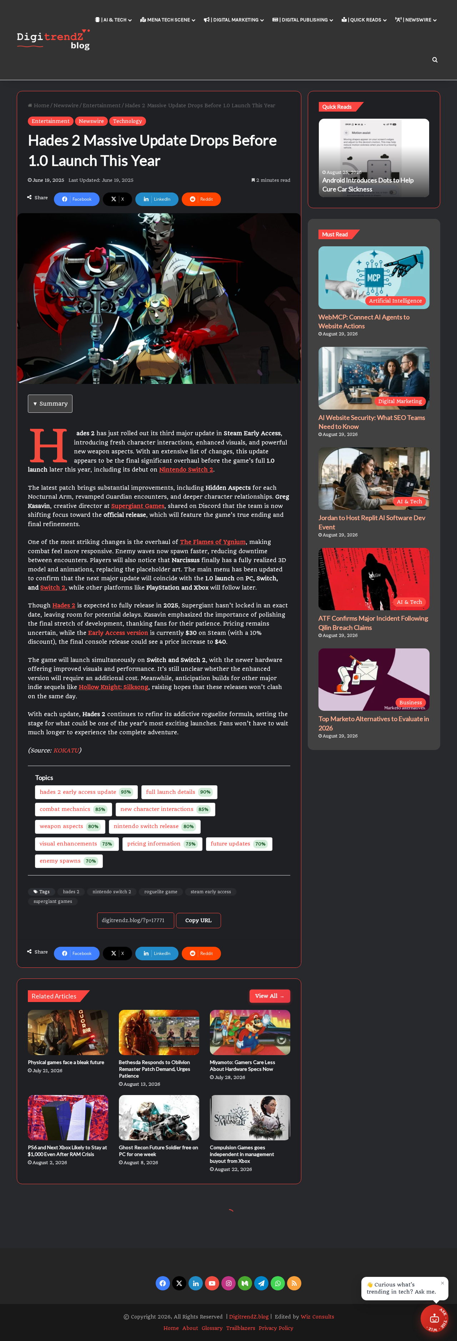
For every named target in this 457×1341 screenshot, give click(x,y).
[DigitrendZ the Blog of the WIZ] (53, 39)
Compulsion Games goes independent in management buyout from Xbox (242, 1154)
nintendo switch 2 (111, 891)
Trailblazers (240, 1328)
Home (40, 105)
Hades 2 (63, 605)
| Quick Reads (364, 20)
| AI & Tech (113, 20)
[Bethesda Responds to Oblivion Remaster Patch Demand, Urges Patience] (159, 1032)
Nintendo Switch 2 (186, 469)
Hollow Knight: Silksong (113, 687)
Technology (127, 121)
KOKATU (66, 750)
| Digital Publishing (303, 20)
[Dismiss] (442, 1282)
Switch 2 (52, 587)
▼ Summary (50, 403)
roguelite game (160, 891)
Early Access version (118, 633)
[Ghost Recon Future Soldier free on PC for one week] (159, 1117)
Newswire (66, 105)
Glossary (212, 1328)
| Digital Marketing (234, 20)
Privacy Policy (276, 1328)
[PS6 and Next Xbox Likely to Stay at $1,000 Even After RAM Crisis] (68, 1117)
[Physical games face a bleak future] (68, 1032)
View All (270, 996)
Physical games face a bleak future (66, 1062)
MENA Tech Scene (168, 20)
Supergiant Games (137, 506)
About (190, 1328)
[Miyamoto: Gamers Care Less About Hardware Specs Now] (250, 1032)
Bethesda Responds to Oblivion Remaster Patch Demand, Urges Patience (154, 1069)
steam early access (211, 891)
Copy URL (198, 920)
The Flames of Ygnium (213, 542)
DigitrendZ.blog (248, 1317)
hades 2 (71, 891)
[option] (374, 158)
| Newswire (416, 20)
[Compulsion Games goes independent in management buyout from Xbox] (250, 1117)
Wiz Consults (317, 1317)
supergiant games (53, 901)
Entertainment (102, 105)
